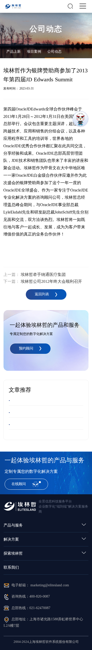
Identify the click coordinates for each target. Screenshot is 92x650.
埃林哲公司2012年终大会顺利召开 (51, 281)
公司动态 (54, 51)
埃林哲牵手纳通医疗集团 (43, 274)
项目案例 (34, 51)
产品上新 (13, 51)
